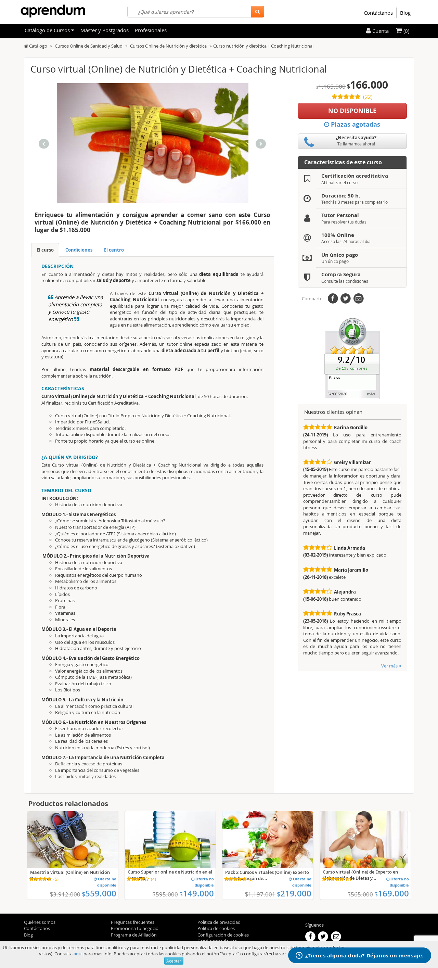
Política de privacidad (219, 922)
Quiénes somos (39, 922)
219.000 (294, 893)
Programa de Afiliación (134, 935)
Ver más (390, 666)
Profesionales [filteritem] (151, 30)
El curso (45, 250)
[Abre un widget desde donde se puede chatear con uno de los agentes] (359, 956)
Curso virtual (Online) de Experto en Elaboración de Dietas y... (360, 875)
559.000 (99, 893)
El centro (114, 250)
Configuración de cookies (223, 935)
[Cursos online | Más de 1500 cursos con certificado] (53, 11)
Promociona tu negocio (134, 928)
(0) (405, 30)
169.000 (391, 893)
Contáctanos (378, 12)
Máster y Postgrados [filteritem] (104, 30)
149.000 (196, 893)
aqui (78, 954)
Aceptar (173, 961)
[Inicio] (26, 46)
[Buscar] (257, 11)
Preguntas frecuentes (132, 922)
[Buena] (352, 358)
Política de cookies (216, 928)
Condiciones (78, 250)
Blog (405, 12)
